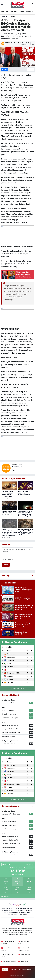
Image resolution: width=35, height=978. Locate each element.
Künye (28, 912)
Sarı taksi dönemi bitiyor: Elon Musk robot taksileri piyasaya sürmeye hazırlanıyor (7, 494)
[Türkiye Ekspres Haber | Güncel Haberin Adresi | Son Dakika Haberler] (17, 4)
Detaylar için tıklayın (17, 688)
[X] (10, 904)
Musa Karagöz (17, 467)
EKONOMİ (5, 910)
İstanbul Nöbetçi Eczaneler (7, 942)
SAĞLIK (11, 910)
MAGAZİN (29, 11)
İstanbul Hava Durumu (23, 942)
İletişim (23, 912)
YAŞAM (17, 910)
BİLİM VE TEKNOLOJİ (26, 910)
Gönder (5, 565)
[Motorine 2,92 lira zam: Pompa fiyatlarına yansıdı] (25, 486)
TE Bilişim (22, 975)
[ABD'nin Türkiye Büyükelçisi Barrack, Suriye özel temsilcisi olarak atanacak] (17, 57)
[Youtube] (17, 904)
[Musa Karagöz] (6, 468)
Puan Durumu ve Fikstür (7, 955)
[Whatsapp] (24, 904)
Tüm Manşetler (25, 954)
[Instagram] (14, 904)
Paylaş (6, 69)
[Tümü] (32, 576)
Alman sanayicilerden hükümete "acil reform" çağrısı (9, 513)
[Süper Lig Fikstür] (32, 695)
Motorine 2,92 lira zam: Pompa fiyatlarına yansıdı (24, 493)
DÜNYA (29, 908)
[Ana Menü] (2, 4)
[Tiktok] (20, 904)
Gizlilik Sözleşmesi (14, 912)
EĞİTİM (6, 912)
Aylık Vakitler (6, 896)
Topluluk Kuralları (13, 914)
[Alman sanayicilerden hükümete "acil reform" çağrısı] (9, 505)
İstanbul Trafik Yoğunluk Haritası (23, 949)
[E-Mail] (13, 470)
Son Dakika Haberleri (9, 961)
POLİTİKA (14, 11)
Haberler (4, 17)
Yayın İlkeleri (23, 914)
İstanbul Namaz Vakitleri (7, 949)
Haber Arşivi (24, 961)
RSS (6, 969)
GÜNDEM (4, 11)
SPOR (22, 11)
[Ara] (33, 4)
